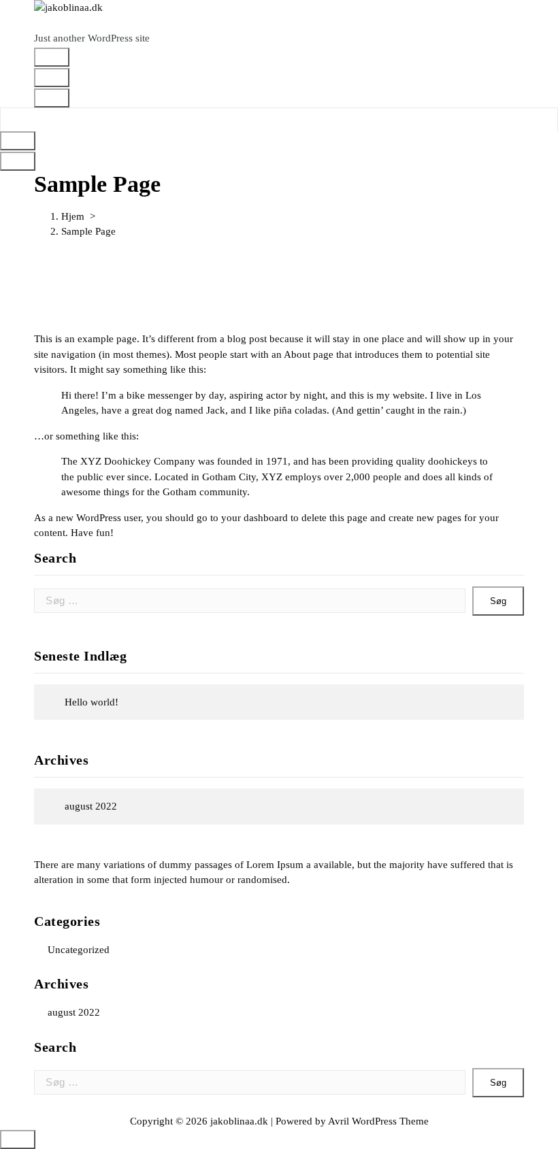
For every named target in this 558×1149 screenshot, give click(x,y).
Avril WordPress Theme (378, 1121)
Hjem (72, 216)
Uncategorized (79, 949)
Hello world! (91, 702)
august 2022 (91, 806)
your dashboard (254, 517)
